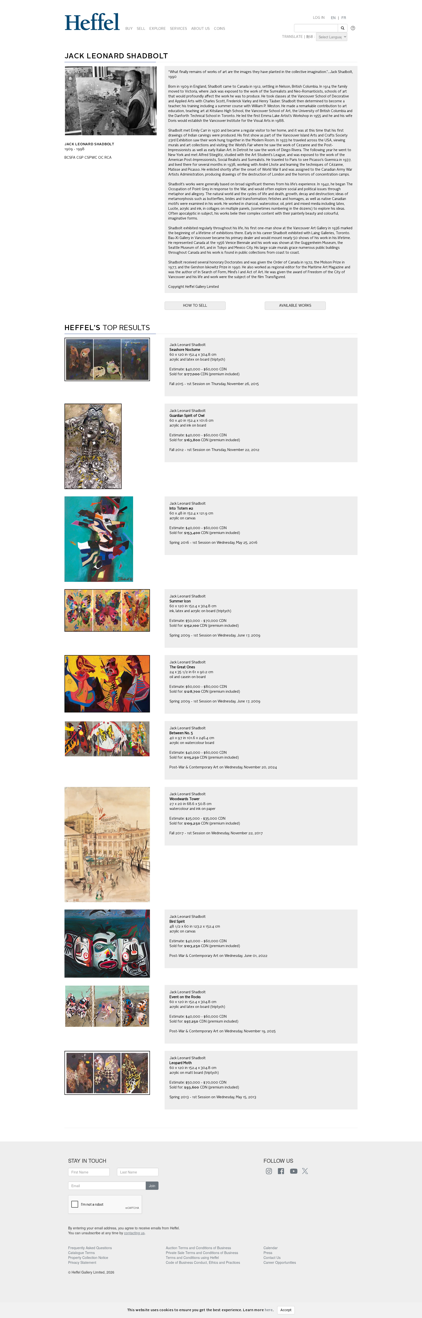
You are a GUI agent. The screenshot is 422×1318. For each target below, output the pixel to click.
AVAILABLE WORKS (295, 305)
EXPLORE (157, 29)
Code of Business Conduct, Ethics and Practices (203, 1262)
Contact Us (272, 1257)
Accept (286, 1310)
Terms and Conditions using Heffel (192, 1257)
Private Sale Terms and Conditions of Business (202, 1252)
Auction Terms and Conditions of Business (198, 1247)
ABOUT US (200, 29)
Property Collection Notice (88, 1257)
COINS (219, 29)
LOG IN (319, 18)
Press (268, 1252)
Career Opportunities (280, 1262)
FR (343, 17)
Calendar (271, 1247)
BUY (129, 29)
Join (152, 1185)
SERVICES (178, 29)
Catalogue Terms (81, 1252)
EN (333, 17)
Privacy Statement (82, 1262)
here (269, 1310)
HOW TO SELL (195, 305)
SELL (141, 29)
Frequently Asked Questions (90, 1247)
